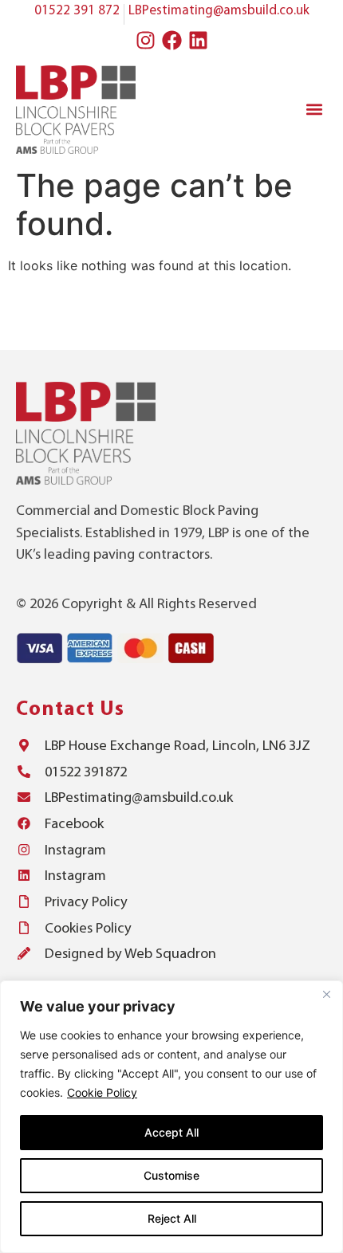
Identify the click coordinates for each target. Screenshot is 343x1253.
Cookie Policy (102, 1092)
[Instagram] (145, 41)
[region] (171, 1116)
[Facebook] (171, 41)
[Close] (326, 994)
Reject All (172, 1218)
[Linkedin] (198, 41)
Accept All (171, 1132)
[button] (314, 109)
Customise (171, 1175)
